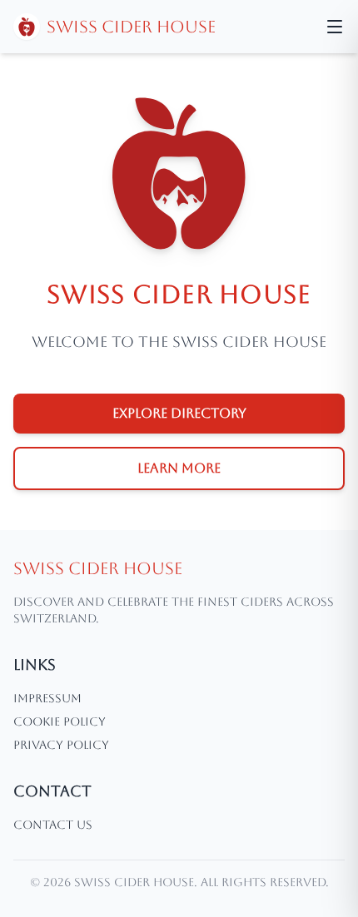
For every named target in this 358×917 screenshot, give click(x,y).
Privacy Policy (61, 744)
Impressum (47, 698)
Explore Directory (179, 413)
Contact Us (52, 824)
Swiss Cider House (131, 27)
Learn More (179, 468)
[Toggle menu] (335, 27)
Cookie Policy (59, 721)
